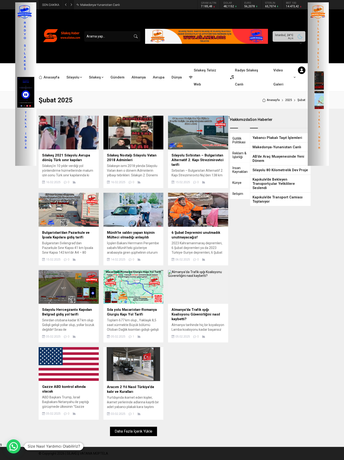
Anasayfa (273, 100)
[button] (14, 446)
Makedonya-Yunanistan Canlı (100, 5)
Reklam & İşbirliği (239, 155)
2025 (288, 100)
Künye (237, 183)
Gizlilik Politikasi (238, 140)
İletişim (237, 194)
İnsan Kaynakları (240, 170)
